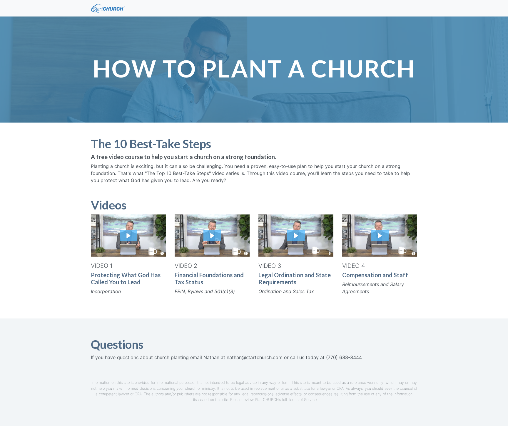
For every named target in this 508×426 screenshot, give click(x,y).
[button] (128, 235)
